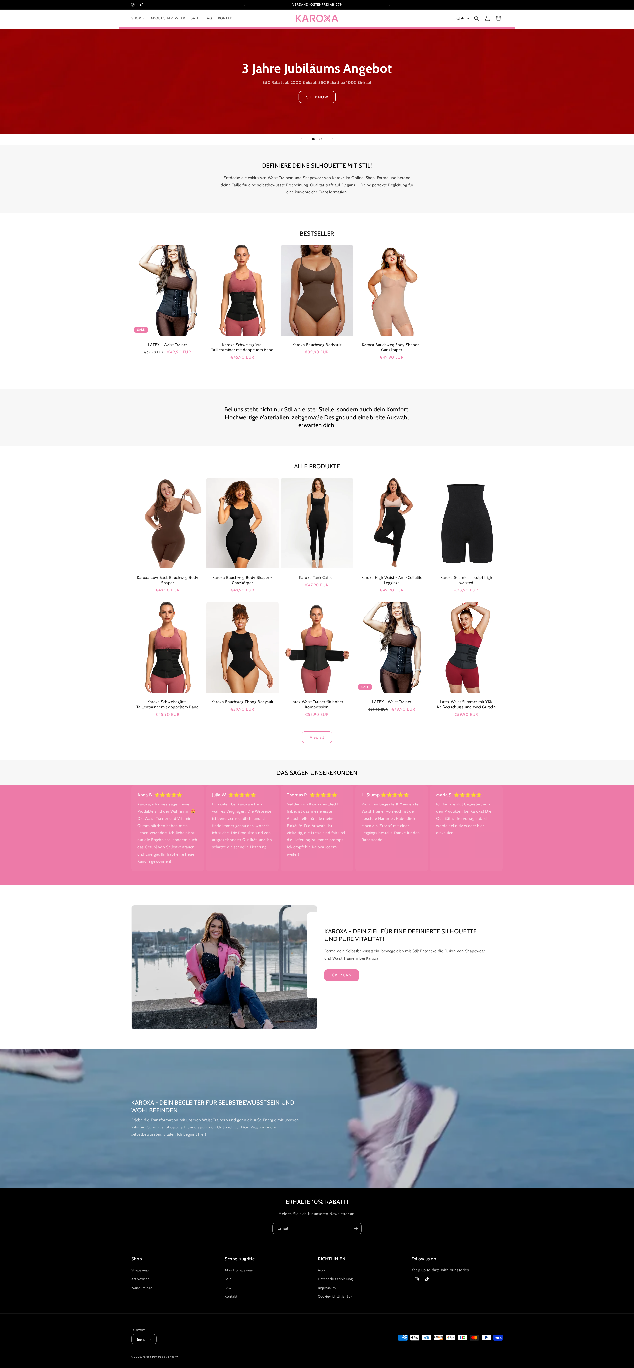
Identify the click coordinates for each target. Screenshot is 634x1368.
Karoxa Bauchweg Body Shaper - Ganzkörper (392, 347)
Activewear (140, 1279)
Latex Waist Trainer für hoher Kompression (317, 704)
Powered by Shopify (165, 1356)
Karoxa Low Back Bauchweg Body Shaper (167, 580)
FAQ (228, 1288)
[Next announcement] (389, 4)
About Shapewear (239, 1270)
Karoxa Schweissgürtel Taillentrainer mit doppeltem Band (242, 347)
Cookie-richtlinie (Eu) (335, 1296)
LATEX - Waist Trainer (167, 344)
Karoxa (147, 1356)
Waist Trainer (141, 1288)
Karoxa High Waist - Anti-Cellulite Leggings (391, 580)
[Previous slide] (301, 139)
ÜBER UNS (341, 975)
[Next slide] (332, 139)
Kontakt (231, 1296)
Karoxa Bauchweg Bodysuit (317, 344)
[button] (138, 18)
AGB (321, 1270)
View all (317, 737)
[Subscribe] (355, 1228)
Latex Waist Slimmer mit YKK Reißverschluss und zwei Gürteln (466, 704)
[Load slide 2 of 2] (320, 139)
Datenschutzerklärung (335, 1279)
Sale (228, 1279)
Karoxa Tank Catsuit (317, 577)
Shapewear (140, 1270)
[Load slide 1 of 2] (313, 139)
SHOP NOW (317, 97)
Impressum (327, 1288)
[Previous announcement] (244, 4)
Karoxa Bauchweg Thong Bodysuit (242, 701)
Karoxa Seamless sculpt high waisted (466, 580)
